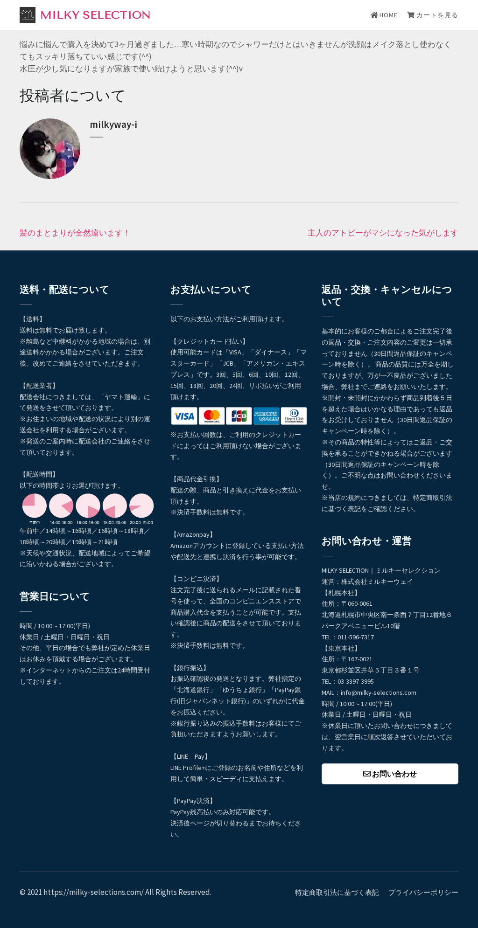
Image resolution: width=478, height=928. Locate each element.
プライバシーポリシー (423, 892)
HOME (388, 15)
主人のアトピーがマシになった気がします (383, 233)
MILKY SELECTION (95, 14)
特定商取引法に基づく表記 (337, 892)
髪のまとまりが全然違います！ (75, 233)
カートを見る (436, 15)
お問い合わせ (394, 773)
